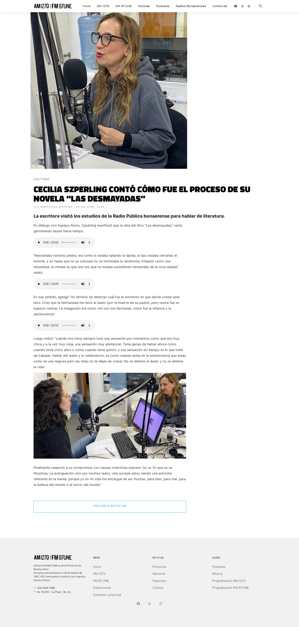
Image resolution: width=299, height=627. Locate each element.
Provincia (159, 567)
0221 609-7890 (45, 587)
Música (217, 574)
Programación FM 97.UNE (230, 588)
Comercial (219, 6)
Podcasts (163, 6)
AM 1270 (103, 6)
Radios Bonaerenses (191, 6)
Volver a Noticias (110, 506)
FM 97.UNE (124, 6)
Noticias (144, 6)
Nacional (159, 574)
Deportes (159, 581)
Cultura (158, 588)
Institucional (102, 588)
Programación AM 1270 (229, 581)
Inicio (87, 6)
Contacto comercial (107, 595)
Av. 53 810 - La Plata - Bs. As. (53, 591)
